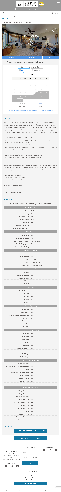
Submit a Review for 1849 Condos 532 (30, 431)
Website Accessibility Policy (28, 490)
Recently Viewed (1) (41, 9)
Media (4, 13)
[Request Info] (52, 12)
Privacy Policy (30, 480)
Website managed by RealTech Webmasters (48, 490)
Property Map (30, 474)
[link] (54, 29)
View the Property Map (30, 438)
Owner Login (30, 483)
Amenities (16, 13)
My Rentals (31, 9)
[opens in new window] (5, 466)
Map (50, 57)
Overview (9, 13)
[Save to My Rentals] (55, 12)
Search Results (5, 16)
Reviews (23, 13)
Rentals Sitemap (30, 476)
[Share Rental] (58, 12)
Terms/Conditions (30, 478)
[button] (59, 4)
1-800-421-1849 (21, 9)
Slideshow (12, 57)
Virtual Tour (32, 57)
